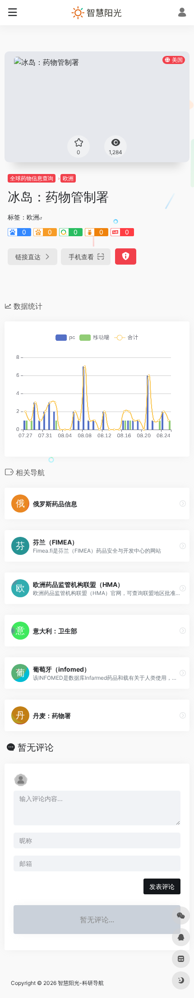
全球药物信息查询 (31, 178)
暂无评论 (36, 747)
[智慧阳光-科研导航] (97, 12)
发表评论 (162, 886)
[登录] (182, 13)
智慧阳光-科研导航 (81, 983)
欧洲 (68, 178)
